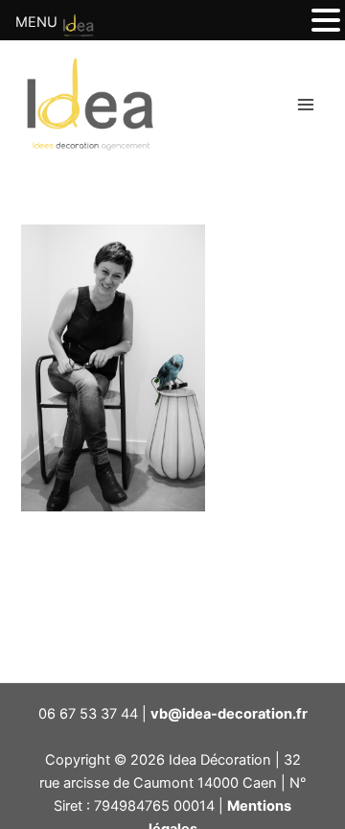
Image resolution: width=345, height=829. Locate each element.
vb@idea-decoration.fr (229, 713)
